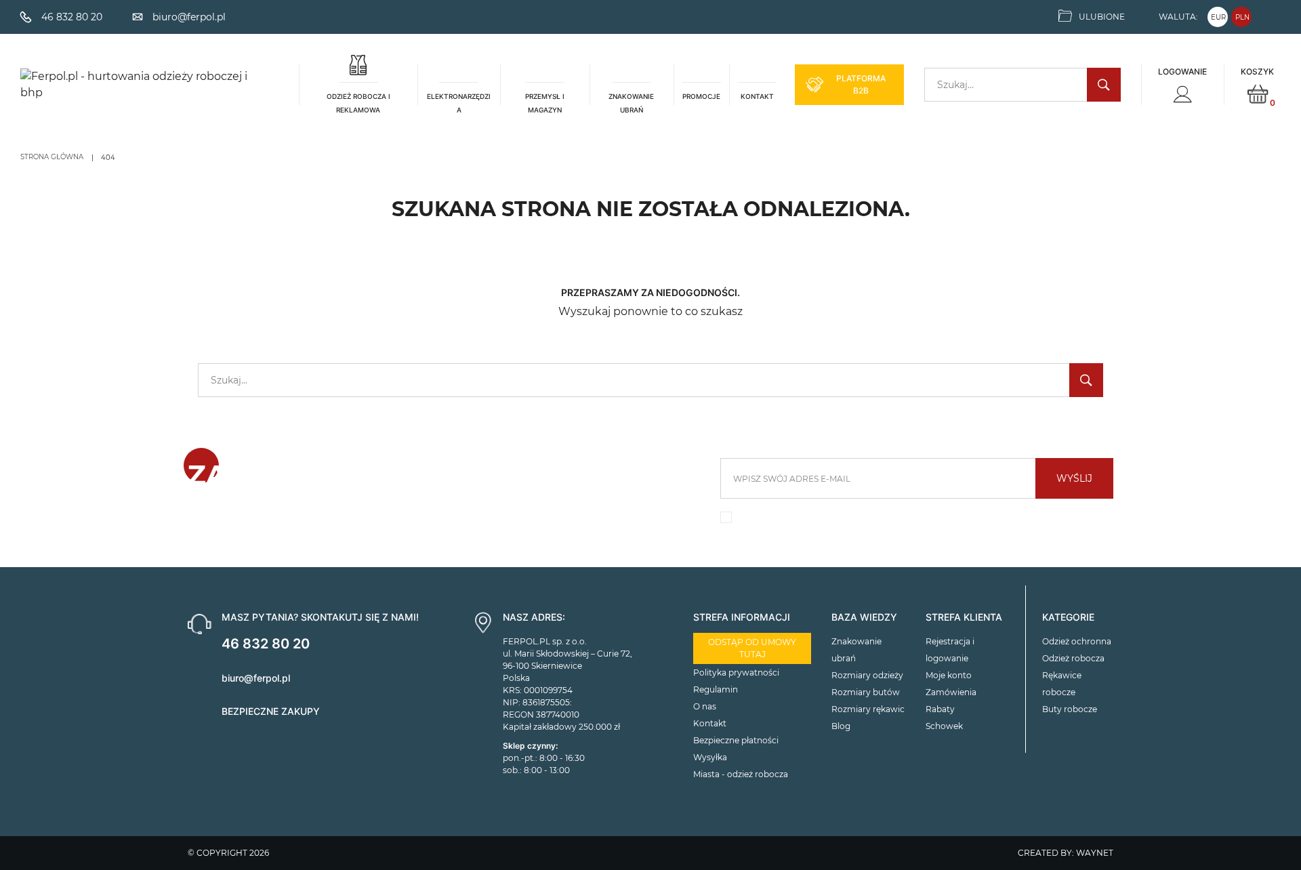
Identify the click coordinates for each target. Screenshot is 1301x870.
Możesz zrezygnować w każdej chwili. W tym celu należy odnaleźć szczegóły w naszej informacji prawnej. (909, 521)
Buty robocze (1069, 709)
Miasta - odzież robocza (740, 774)
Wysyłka (710, 757)
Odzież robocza (1073, 658)
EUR (1218, 17)
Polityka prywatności (736, 672)
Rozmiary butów (865, 692)
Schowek (944, 726)
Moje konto (949, 675)
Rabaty (940, 709)
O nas (704, 706)
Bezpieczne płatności (736, 740)
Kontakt (709, 723)
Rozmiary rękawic (868, 709)
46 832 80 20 (266, 644)
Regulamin (715, 689)
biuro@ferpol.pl (256, 678)
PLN (1242, 17)
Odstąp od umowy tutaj (752, 648)
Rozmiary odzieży (867, 675)
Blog (840, 726)
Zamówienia (951, 692)
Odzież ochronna (1076, 641)
